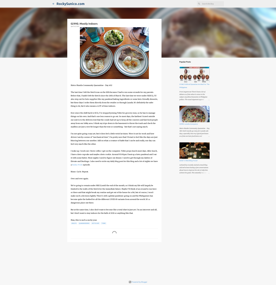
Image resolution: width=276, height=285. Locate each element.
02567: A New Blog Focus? (188, 161)
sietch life (95, 223)
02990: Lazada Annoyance (188, 124)
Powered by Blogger (139, 282)
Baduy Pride (77, 165)
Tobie (104, 223)
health (74, 223)
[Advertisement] (114, 260)
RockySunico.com (70, 4)
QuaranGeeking (84, 223)
